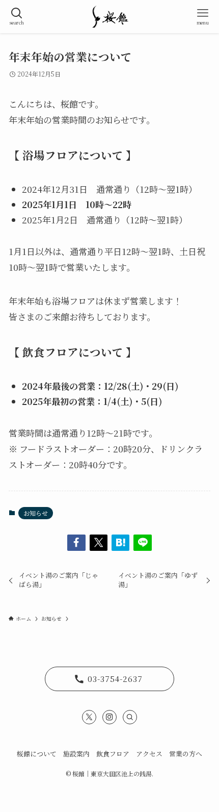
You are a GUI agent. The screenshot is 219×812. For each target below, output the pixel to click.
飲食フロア (112, 753)
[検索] (130, 717)
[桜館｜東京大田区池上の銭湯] (109, 16)
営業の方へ (185, 753)
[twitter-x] (89, 717)
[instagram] (109, 717)
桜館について (37, 753)
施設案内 (76, 753)
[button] (76, 542)
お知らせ (35, 513)
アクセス (149, 753)
